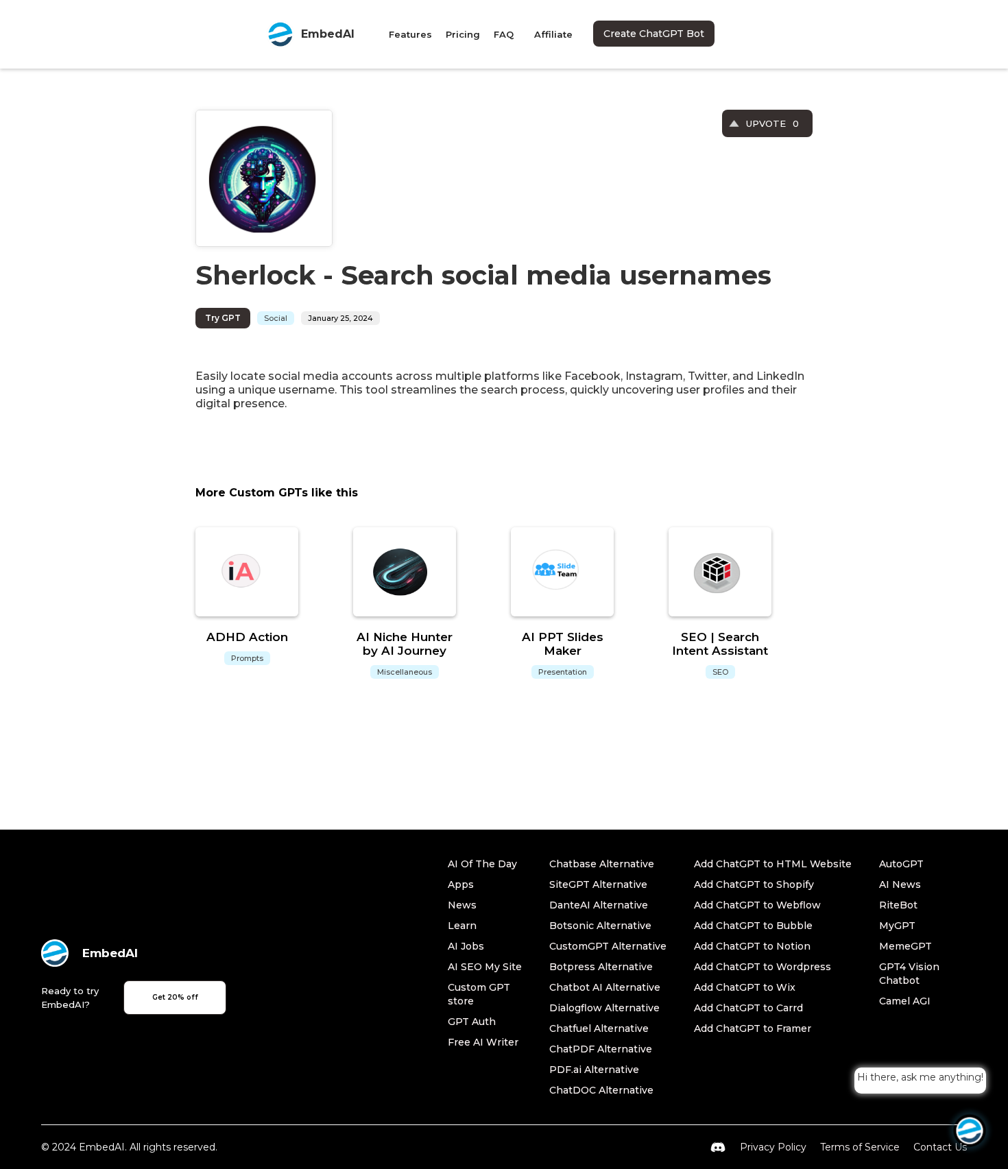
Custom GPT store (479, 994)
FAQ (504, 34)
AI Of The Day (482, 864)
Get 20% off (175, 997)
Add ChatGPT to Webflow (757, 905)
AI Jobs (466, 946)
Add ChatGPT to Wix (744, 987)
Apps (461, 884)
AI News (900, 884)
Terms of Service (860, 1147)
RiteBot (898, 905)
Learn (462, 925)
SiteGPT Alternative (598, 884)
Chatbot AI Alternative (604, 987)
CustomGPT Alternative (608, 946)
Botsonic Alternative (600, 925)
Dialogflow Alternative (604, 1008)
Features (410, 34)
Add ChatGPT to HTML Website (773, 864)
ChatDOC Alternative (601, 1090)
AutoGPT (901, 864)
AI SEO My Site (485, 967)
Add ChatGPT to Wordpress (762, 967)
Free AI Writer (483, 1042)
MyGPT (897, 925)
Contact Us (940, 1147)
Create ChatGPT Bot (653, 33)
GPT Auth (472, 1021)
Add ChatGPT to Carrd (748, 1008)
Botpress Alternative (601, 967)
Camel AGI (905, 1001)
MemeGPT (905, 946)
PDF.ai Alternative (594, 1069)
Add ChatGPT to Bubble (753, 925)
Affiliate (553, 34)
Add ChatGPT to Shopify (754, 884)
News (462, 905)
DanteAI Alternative (598, 905)
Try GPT (223, 318)
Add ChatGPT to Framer (752, 1028)
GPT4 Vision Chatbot (909, 974)
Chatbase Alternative (601, 864)
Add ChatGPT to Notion (752, 946)
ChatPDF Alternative (600, 1049)
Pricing (463, 34)
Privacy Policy (773, 1147)
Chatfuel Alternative (599, 1028)
